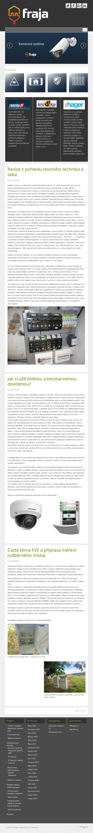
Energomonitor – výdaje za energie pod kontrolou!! (14, 803)
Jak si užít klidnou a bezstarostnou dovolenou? (42, 381)
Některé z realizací (15, 780)
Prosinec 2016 (33, 762)
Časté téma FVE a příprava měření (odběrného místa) (42, 552)
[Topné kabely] (78, 83)
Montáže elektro (13, 785)
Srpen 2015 (32, 788)
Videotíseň (12, 775)
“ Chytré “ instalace (14, 726)
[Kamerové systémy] (14, 83)
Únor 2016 (32, 773)
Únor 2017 (32, 759)
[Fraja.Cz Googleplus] (79, 5)
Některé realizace (14, 738)
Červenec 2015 (34, 791)
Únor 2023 (32, 733)
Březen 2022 (33, 737)
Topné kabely (13, 797)
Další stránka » (81, 711)
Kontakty (10, 814)
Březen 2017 (33, 755)
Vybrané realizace (14, 809)
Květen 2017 (33, 751)
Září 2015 (31, 784)
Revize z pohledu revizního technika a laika (45, 171)
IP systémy (12, 757)
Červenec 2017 (34, 748)
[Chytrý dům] (35, 83)
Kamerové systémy (15, 748)
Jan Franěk (14, 180)
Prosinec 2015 (33, 780)
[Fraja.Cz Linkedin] (84, 5)
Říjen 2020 (32, 740)
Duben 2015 (32, 795)
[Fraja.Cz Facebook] (73, 5)
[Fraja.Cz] (28, 14)
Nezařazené (53, 732)
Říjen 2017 (32, 744)
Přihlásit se (74, 726)
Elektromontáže (13, 787)
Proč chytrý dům (14, 734)
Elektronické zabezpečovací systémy (13, 770)
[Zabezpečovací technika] (57, 83)
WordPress (74, 729)
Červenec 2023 (34, 729)
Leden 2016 (32, 777)
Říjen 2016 (32, 766)
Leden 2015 (32, 799)
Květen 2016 (33, 769)
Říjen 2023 (32, 726)
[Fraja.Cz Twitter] (68, 5)
